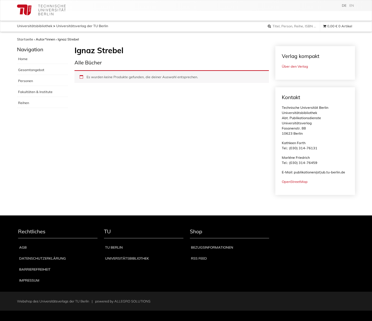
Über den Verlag (295, 66)
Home (23, 59)
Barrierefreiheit (35, 269)
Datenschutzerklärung (42, 258)
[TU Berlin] (41, 10)
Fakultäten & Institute (35, 92)
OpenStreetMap (295, 181)
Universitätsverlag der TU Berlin (82, 26)
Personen (25, 81)
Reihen (23, 103)
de (344, 5)
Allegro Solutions (132, 301)
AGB (23, 247)
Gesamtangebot (31, 70)
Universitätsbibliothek (34, 26)
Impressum (29, 280)
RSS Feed (199, 258)
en (351, 5)
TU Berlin (114, 247)
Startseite (25, 39)
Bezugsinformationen (212, 247)
